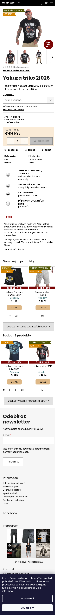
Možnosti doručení (13, 109)
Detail (14, 307)
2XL (23, 390)
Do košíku (43, 141)
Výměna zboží (10, 493)
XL (16, 390)
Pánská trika (34, 156)
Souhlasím (27, 607)
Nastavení (27, 598)
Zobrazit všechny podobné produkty (28, 400)
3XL (16, 315)
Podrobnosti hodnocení (16, 70)
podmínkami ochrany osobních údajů (26, 450)
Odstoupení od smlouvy (15, 496)
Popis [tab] (9, 216)
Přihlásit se (13, 461)
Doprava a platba (12, 489)
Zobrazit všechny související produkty (28, 326)
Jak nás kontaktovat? (14, 483)
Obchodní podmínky (13, 500)
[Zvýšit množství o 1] (24, 141)
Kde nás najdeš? (11, 486)
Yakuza (17, 122)
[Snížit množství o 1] (10, 141)
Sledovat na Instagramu (30, 561)
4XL (42, 315)
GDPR (5, 503)
